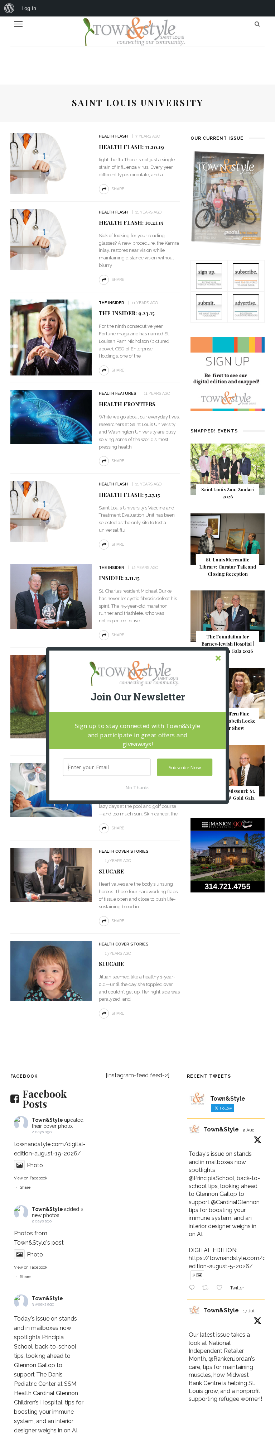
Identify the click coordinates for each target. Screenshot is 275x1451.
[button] (137, 697)
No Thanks (137, 787)
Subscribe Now (185, 767)
